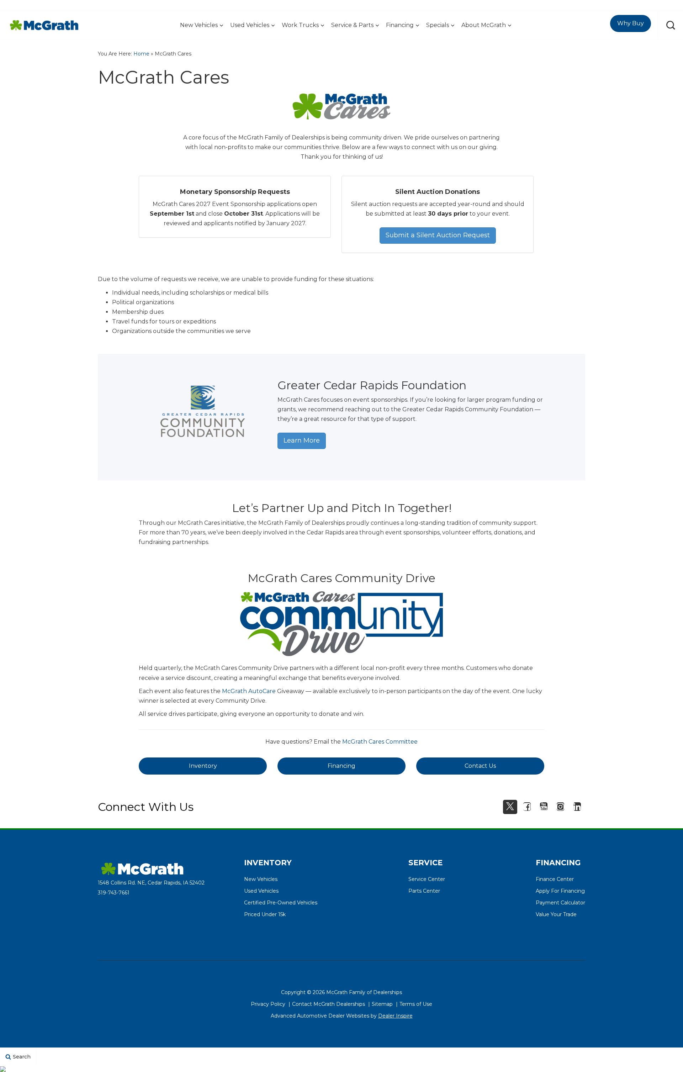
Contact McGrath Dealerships (328, 1004)
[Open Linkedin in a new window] (577, 806)
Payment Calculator (560, 902)
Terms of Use (415, 1004)
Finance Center (555, 879)
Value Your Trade (556, 914)
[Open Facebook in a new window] (527, 806)
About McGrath (483, 25)
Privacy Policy (268, 1004)
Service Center (426, 879)
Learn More (302, 440)
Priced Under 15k (265, 914)
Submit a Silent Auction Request (438, 235)
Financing (400, 25)
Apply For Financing (560, 891)
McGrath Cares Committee (380, 741)
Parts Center (424, 891)
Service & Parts (352, 25)
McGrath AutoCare (249, 691)
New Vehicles (199, 25)
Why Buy (630, 23)
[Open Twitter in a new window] (510, 807)
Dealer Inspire (395, 1016)
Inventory (203, 765)
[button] (670, 25)
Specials (437, 25)
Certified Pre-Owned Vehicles (280, 902)
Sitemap (382, 1004)
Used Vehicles (249, 25)
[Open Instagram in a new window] (560, 806)
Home (141, 54)
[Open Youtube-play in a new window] (543, 806)
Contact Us (480, 765)
